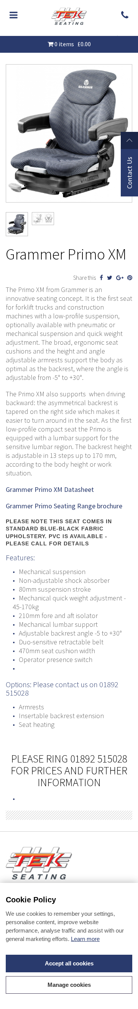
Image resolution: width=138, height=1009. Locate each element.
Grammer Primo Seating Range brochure (65, 505)
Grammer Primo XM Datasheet (50, 489)
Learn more (85, 939)
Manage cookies (69, 984)
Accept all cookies (69, 963)
